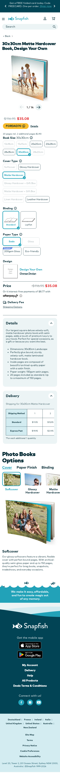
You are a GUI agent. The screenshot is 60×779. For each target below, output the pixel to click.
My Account (30, 665)
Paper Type (10, 234)
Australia (48, 723)
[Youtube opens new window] (40, 701)
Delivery (30, 670)
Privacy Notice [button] (30, 745)
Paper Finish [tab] (27, 467)
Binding (8, 208)
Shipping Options (12, 306)
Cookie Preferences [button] (29, 751)
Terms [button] (30, 740)
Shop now (46, 6)
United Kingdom (14, 723)
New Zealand (30, 727)
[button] (3, 18)
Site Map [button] (29, 734)
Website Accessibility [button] (30, 756)
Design (7, 261)
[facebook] (22, 701)
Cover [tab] (7, 467)
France (27, 719)
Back (6, 36)
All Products (30, 680)
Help (30, 675)
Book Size (16, 137)
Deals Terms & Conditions (30, 685)
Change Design (28, 273)
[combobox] (30, 27)
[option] (9, 144)
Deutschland (14, 719)
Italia (48, 719)
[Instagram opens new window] (31, 701)
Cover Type (10, 161)
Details (34, 126)
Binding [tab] (48, 467)
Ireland (38, 719)
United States (32, 723)
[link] (10, 220)
